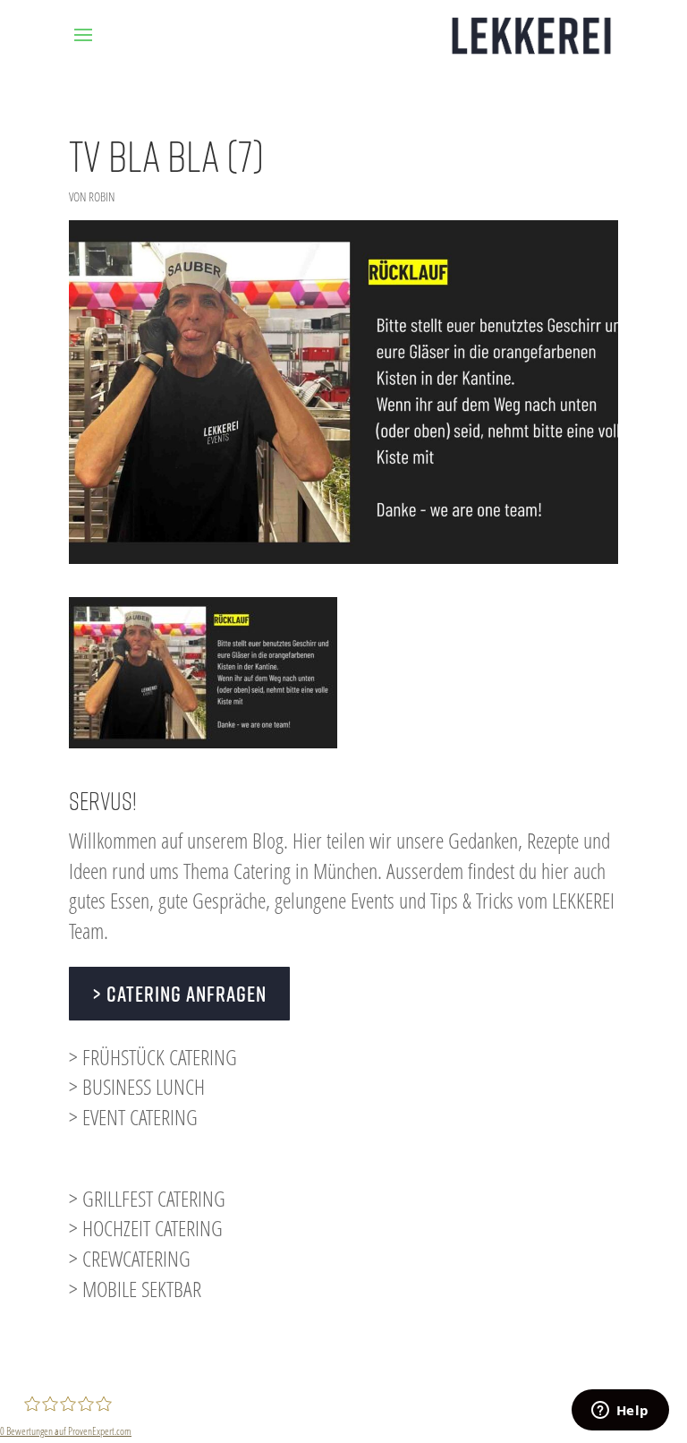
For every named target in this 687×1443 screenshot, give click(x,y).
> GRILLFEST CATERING (147, 1198)
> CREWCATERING (130, 1258)
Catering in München (305, 870)
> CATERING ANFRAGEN (179, 993)
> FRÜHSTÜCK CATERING (153, 1057)
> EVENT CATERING (133, 1116)
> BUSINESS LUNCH (137, 1086)
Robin (101, 196)
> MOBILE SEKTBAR (135, 1288)
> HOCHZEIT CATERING (146, 1227)
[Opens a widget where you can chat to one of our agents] (620, 1411)
